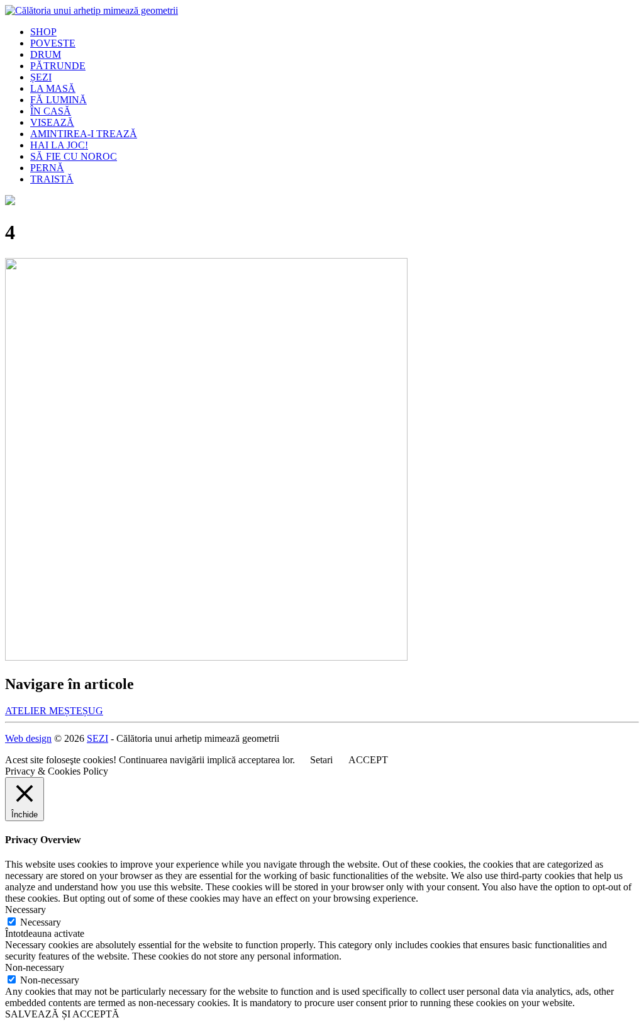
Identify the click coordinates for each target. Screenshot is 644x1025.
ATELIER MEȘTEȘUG (54, 710)
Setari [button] (321, 759)
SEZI (97, 738)
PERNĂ (47, 167)
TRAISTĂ (52, 179)
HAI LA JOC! (59, 145)
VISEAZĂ (52, 122)
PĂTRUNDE (58, 65)
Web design (28, 738)
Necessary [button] (25, 909)
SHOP (43, 31)
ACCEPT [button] (368, 759)
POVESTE (52, 43)
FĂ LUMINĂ (58, 99)
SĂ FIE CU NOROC (73, 156)
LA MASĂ (52, 88)
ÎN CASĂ (50, 111)
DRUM (45, 54)
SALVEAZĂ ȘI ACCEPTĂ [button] (62, 1014)
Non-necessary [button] (34, 967)
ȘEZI (41, 77)
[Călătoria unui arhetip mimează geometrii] (91, 10)
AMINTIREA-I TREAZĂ (83, 133)
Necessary (40, 922)
